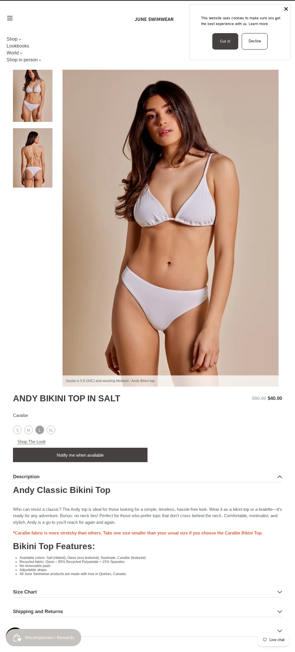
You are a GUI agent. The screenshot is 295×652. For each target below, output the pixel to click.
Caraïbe (20, 415)
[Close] (286, 9)
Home (17, 55)
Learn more (258, 23)
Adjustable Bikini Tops (44, 55)
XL (50, 430)
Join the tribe (147, 527)
